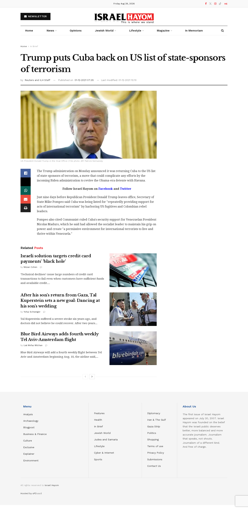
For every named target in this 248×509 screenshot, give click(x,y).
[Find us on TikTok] (220, 3)
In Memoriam (194, 30)
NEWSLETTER (37, 16)
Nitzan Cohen (30, 267)
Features (99, 413)
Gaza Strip (153, 426)
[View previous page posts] (85, 376)
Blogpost (28, 427)
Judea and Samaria (106, 439)
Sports (98, 459)
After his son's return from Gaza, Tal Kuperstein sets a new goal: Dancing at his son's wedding (60, 301)
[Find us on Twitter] (210, 3)
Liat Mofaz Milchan (33, 345)
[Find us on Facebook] (206, 3)
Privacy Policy (155, 452)
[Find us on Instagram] (215, 3)
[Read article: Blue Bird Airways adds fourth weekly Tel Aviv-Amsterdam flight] (133, 348)
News (50, 30)
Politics (151, 433)
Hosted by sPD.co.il (31, 493)
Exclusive (28, 447)
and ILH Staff (42, 80)
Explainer (28, 453)
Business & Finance (35, 434)
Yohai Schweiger (32, 312)
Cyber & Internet (104, 452)
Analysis (28, 414)
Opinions (76, 30)
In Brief (34, 46)
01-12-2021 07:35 (84, 80)
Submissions (154, 459)
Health (98, 419)
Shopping (153, 439)
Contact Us (154, 465)
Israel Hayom (52, 485)
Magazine (163, 30)
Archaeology (30, 420)
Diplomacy (154, 413)
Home (29, 30)
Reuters (30, 80)
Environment (30, 460)
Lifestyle (99, 446)
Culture (27, 440)
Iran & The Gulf (156, 419)
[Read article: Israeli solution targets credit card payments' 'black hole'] (133, 270)
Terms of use (155, 446)
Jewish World (102, 433)
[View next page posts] (92, 376)
